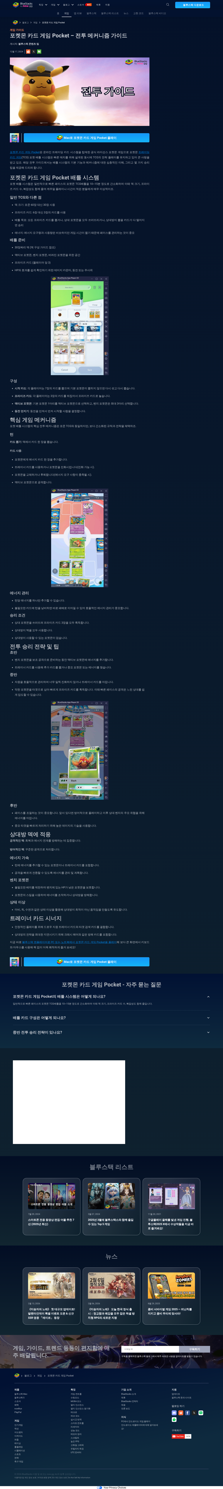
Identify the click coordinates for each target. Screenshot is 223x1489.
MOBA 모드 (76, 1401)
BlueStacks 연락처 (129, 1401)
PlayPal (17, 1412)
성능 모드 (75, 1430)
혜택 (16, 1405)
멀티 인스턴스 (77, 1405)
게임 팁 (171, 334)
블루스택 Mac (20, 1394)
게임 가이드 (171, 68)
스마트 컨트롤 (77, 1423)
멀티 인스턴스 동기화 (80, 1408)
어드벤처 (18, 1432)
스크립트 (75, 1438)
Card (200, 334)
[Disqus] (69, 1102)
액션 (16, 1428)
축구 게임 (18, 1461)
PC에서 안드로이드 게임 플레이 (135, 1421)
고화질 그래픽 (77, 1445)
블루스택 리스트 (110, 13)
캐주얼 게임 (186, 334)
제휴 (98, 4)
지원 (107, 4)
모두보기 (191, 313)
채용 (123, 1405)
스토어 (84, 4)
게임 (53, 4)
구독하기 (194, 1349)
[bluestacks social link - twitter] (194, 1412)
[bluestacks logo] (22, 5)
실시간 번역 (76, 1419)
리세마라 (75, 1427)
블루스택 (91, 13)
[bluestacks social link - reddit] (180, 1412)
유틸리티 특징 (77, 1448)
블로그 (66, 4)
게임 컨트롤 (76, 1394)
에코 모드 (75, 1416)
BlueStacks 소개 (128, 1394)
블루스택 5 (19, 1397)
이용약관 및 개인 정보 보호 (25, 1478)
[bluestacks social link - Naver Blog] (200, 1412)
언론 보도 (125, 1408)
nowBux (18, 1408)
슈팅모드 (75, 1397)
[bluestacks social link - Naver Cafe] (174, 1419)
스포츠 (17, 1454)
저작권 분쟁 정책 (44, 1478)
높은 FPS (75, 1441)
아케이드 (18, 1436)
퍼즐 (16, 1439)
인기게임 (18, 1425)
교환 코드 (138, 13)
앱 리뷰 (78, 13)
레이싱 (17, 1443)
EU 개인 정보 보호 (59, 1478)
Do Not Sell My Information (79, 1478)
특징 (41, 4)
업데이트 (176, 1394)
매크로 (74, 1412)
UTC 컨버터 (76, 1452)
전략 (16, 1458)
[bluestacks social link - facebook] (187, 1412)
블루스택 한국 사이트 (181, 1397)
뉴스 (126, 13)
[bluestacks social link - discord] (174, 1412)
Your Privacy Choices (115, 1487)
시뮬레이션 (19, 1450)
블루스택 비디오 (157, 13)
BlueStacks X (174, 341)
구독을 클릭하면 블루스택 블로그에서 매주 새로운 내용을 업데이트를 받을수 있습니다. (162, 1356)
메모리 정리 (76, 1434)
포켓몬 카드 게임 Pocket (53, 22)
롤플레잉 (18, 1447)
